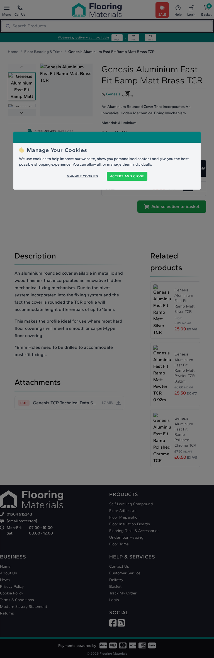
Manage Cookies (82, 176)
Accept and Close (127, 176)
